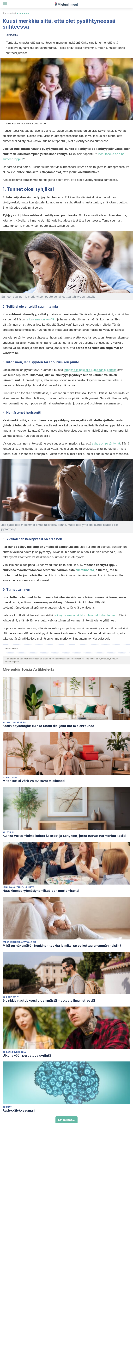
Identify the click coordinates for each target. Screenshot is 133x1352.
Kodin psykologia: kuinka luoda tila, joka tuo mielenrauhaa (48, 726)
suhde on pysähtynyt (106, 443)
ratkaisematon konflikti (41, 319)
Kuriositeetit (11, 997)
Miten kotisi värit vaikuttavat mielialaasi (34, 781)
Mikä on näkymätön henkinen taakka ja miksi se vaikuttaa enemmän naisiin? (62, 946)
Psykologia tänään (14, 722)
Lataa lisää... (66, 1119)
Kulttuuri (8, 832)
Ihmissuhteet (9, 13)
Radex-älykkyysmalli (19, 1110)
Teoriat (7, 1107)
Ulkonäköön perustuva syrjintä (27, 1055)
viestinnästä (85, 570)
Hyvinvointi (10, 777)
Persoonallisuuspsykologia (19, 942)
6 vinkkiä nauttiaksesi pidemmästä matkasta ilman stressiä (49, 1000)
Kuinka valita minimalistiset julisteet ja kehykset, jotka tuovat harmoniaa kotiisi (64, 836)
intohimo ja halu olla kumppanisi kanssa (90, 369)
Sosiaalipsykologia (14, 1052)
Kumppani (24, 13)
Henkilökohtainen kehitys (18, 887)
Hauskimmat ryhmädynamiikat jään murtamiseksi (41, 891)
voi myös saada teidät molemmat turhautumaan (85, 615)
